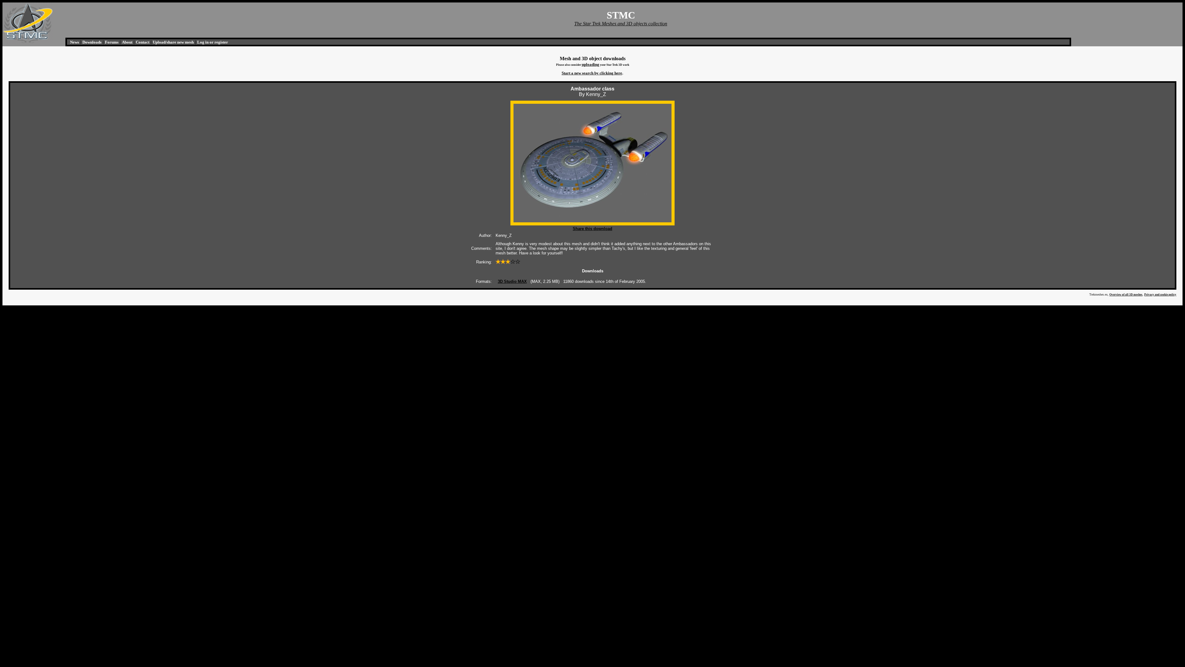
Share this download (592, 228)
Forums (111, 42)
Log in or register (212, 42)
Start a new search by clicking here (592, 73)
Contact (142, 42)
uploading (590, 64)
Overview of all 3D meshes (1125, 294)
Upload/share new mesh (173, 42)
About (127, 42)
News (74, 42)
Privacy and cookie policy (1160, 294)
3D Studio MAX (512, 281)
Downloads (92, 42)
